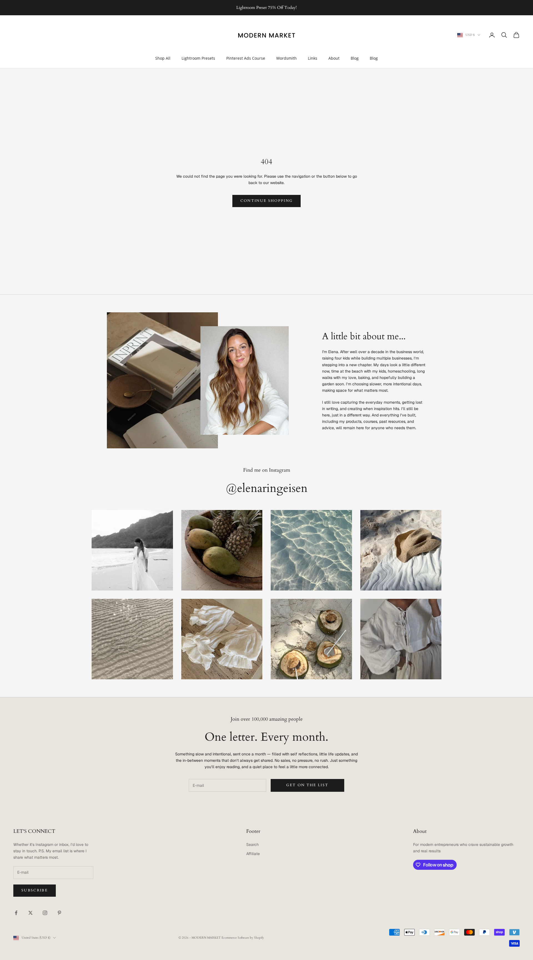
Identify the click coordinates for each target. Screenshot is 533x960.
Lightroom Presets (198, 58)
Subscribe (34, 890)
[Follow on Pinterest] (59, 913)
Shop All (162, 58)
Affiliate (253, 853)
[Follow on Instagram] (45, 913)
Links (312, 58)
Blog (355, 58)
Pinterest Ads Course (245, 58)
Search (252, 844)
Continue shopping (266, 200)
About (334, 58)
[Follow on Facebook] (16, 913)
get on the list (307, 785)
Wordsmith (286, 58)
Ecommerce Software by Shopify (243, 938)
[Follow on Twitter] (30, 913)
